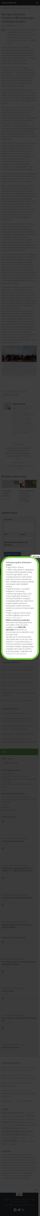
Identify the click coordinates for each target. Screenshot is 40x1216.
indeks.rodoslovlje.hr (14, 617)
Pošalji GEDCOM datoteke (16, 653)
